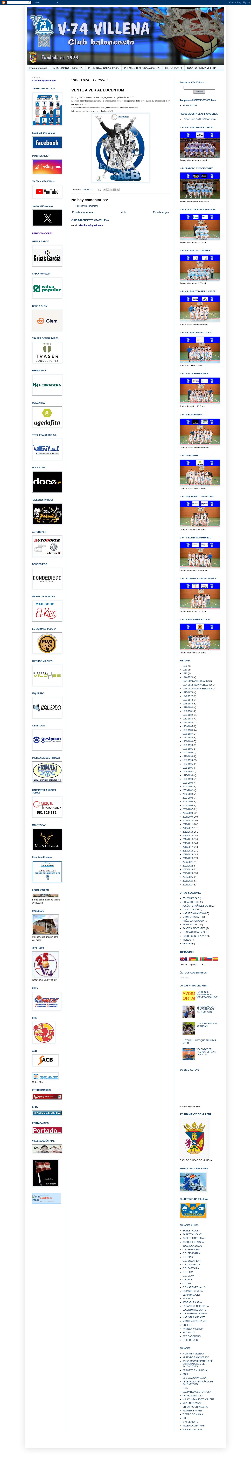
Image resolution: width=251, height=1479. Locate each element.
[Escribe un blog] (108, 189)
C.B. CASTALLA (191, 1268)
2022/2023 (188, 869)
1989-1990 (188, 745)
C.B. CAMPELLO (191, 1264)
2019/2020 (188, 858)
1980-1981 (188, 711)
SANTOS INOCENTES (194, 928)
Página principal (38, 68)
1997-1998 (188, 775)
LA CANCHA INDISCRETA (196, 1306)
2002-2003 (188, 794)
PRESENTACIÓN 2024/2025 (103, 68)
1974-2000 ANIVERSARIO (196, 681)
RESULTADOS (190, 105)
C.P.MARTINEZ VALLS (194, 1287)
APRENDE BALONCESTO (196, 1357)
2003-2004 (188, 798)
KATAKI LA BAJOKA (193, 1395)
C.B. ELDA (188, 1272)
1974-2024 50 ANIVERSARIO (197, 688)
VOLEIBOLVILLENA (193, 1429)
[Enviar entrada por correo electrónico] (99, 189)
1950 (185, 666)
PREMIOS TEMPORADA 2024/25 (142, 68)
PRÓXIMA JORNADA (193, 921)
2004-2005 (188, 801)
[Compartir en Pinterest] (118, 189)
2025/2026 (188, 880)
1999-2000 (188, 783)
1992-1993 (188, 756)
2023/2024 (188, 873)
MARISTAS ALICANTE (194, 1317)
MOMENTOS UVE (192, 917)
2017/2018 (188, 850)
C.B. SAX (187, 1279)
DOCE (186, 1374)
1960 (185, 669)
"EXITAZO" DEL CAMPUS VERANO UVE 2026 (206, 1052)
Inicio (123, 212)
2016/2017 (188, 847)
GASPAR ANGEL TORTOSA (197, 1392)
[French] (188, 959)
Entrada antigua (161, 212)
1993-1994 (188, 760)
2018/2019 (188, 854)
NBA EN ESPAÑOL (192, 1403)
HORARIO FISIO (191, 902)
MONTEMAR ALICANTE (195, 1321)
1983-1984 (188, 722)
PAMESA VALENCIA (193, 1329)
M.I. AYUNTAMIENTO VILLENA (198, 1399)
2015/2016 (188, 843)
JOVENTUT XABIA (192, 1302)
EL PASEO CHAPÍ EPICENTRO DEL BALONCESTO (206, 1009)
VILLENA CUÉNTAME (194, 1425)
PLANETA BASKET (192, 1410)
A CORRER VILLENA (193, 1353)
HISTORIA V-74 (173, 68)
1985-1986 (188, 730)
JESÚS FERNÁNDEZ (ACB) (197, 906)
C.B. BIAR (188, 1257)
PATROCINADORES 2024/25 (67, 68)
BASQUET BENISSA (193, 1242)
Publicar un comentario (87, 206)
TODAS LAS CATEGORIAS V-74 (199, 119)
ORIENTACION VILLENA (195, 1407)
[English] (182, 959)
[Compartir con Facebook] (114, 189)
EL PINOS (188, 1298)
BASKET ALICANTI (192, 1234)
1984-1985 (188, 726)
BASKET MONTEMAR (194, 1238)
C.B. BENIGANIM (191, 1253)
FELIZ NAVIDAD (191, 898)
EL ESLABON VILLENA (194, 1378)
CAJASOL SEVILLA (193, 1291)
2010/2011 (87, 189)
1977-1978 (188, 700)
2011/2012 (188, 828)
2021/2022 (188, 865)
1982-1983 (188, 718)
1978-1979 (188, 703)
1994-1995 (188, 764)
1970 (185, 673)
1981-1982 (188, 715)
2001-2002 (188, 790)
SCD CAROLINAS (192, 1336)
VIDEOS (187, 940)
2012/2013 (188, 832)
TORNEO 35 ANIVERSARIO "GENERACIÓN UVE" (207, 995)
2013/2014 (188, 835)
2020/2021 (188, 862)
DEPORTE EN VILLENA (195, 1370)
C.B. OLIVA (188, 1276)
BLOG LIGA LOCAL (192, 1246)
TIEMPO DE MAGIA (193, 1414)
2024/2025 (188, 877)
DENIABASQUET (191, 1295)
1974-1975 (188, 677)
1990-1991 (188, 749)
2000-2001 (188, 786)
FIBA (185, 1388)
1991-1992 (188, 752)
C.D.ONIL (187, 1283)
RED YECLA (189, 1332)
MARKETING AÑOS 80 (194, 913)
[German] (193, 959)
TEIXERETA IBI (190, 1340)
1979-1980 (188, 707)
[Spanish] (215, 959)
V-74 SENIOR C (190, 1422)
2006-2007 (188, 809)
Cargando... (185, 977)
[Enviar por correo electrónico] (105, 189)
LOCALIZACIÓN (191, 909)
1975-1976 (188, 692)
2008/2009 (188, 817)
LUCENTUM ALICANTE (194, 1310)
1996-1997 (188, 771)
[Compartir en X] (111, 189)
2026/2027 (188, 884)
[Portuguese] (204, 959)
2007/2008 (188, 813)
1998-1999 (188, 779)
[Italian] (199, 959)
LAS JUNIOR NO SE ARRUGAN (207, 1025)
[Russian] (210, 959)
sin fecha (187, 943)
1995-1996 (188, 768)
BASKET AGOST (191, 1230)
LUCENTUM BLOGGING (195, 1313)
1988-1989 (188, 741)
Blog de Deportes (47, 1201)
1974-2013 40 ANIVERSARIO (197, 685)
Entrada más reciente (82, 212)
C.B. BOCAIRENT (192, 1261)
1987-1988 (188, 737)
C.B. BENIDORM (191, 1249)
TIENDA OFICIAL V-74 (194, 932)
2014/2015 (188, 839)
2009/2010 (188, 820)
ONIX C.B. (188, 1325)
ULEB (185, 1418)
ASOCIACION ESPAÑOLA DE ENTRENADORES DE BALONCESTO (198, 1364)
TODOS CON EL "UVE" (194, 936)
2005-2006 (188, 805)
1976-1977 (188, 696)
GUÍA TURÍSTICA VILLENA (201, 68)
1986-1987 (188, 734)
